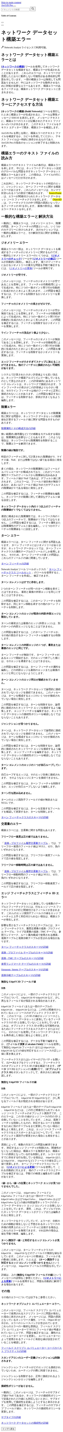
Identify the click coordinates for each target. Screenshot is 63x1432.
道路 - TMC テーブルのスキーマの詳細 (22, 958)
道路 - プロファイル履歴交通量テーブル (26, 843)
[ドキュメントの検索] (33, 9)
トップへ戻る (8, 1429)
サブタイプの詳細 (11, 1417)
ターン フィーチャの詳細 (15, 563)
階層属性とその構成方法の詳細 (18, 428)
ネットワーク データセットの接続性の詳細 (24, 1423)
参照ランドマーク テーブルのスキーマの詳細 (26, 964)
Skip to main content (11, 2)
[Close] (2, 22)
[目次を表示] (2, 25)
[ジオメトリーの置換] (21, 268)
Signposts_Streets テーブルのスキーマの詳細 (24, 969)
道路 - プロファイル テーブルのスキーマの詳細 (27, 952)
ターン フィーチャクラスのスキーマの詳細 (24, 817)
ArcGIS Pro (7, 5)
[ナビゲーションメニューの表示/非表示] (14, 6)
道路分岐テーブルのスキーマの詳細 (20, 975)
